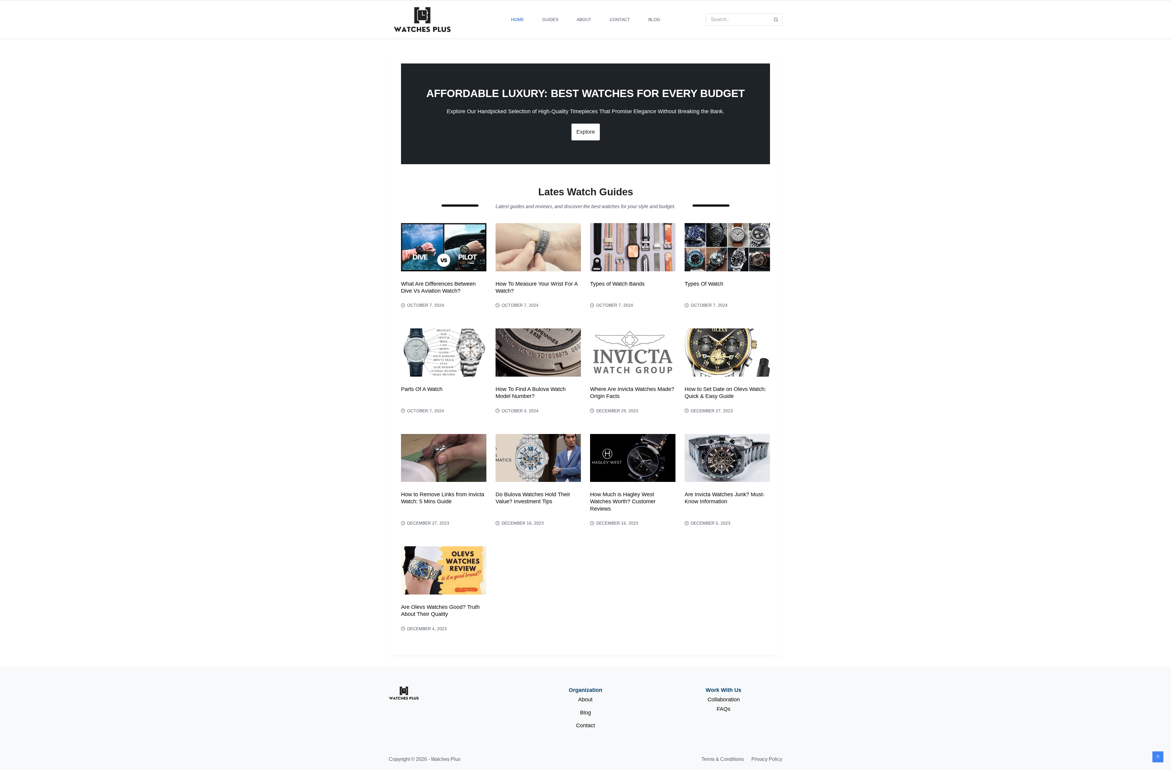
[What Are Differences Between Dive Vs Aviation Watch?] (443, 247)
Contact (620, 19)
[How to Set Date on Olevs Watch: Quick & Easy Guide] (727, 352)
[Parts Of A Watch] (443, 352)
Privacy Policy (766, 759)
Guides (550, 19)
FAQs (723, 709)
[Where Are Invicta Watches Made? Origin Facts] (632, 352)
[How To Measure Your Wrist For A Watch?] (538, 247)
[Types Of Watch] (727, 247)
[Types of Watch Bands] (632, 247)
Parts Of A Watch (421, 389)
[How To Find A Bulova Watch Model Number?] (538, 352)
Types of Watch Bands (617, 284)
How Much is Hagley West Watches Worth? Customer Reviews (623, 501)
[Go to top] (1157, 756)
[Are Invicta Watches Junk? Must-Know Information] (727, 458)
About (584, 19)
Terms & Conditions (722, 759)
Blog (654, 19)
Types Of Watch (704, 284)
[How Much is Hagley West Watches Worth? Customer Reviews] (632, 458)
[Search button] (776, 19)
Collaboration (723, 699)
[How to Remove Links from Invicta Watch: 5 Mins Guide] (443, 458)
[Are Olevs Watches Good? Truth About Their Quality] (443, 570)
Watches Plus (445, 759)
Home (517, 19)
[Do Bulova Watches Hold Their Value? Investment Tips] (538, 458)
